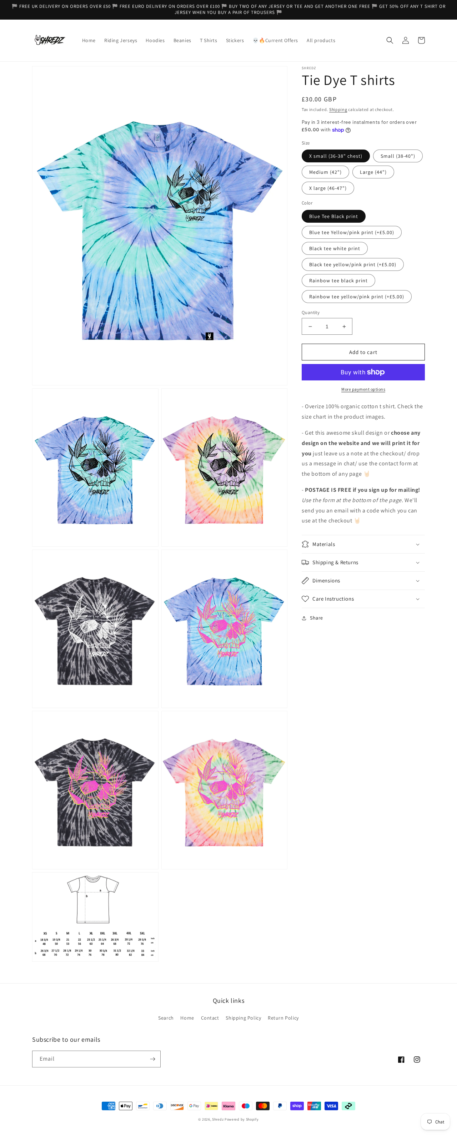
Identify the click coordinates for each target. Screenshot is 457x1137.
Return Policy (283, 1018)
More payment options (363, 389)
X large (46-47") (328, 188)
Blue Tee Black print (333, 216)
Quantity (311, 312)
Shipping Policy (243, 1018)
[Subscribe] (152, 1059)
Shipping (338, 109)
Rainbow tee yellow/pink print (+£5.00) (356, 296)
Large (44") (373, 172)
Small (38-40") (398, 156)
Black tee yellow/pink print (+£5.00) (352, 264)
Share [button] (316, 618)
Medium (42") (325, 172)
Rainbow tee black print (338, 280)
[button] (390, 40)
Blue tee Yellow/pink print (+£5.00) (351, 232)
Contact (210, 1018)
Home (187, 1018)
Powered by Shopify (242, 1119)
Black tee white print (334, 248)
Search (166, 1018)
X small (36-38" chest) (335, 156)
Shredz (218, 1119)
